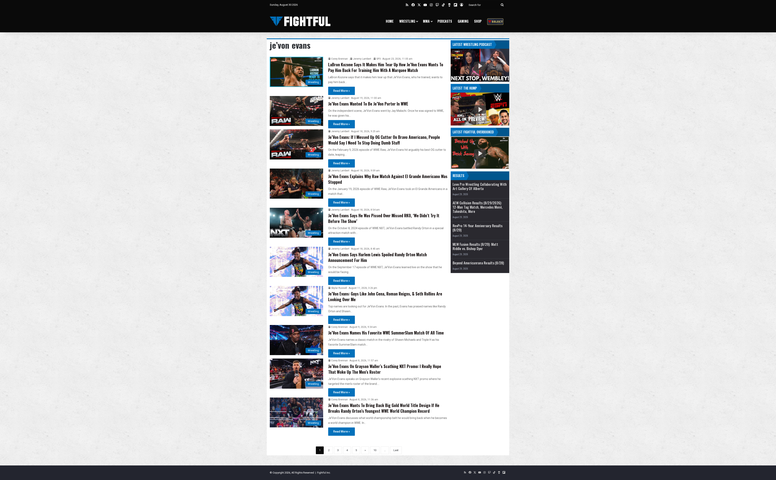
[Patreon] (495, 21)
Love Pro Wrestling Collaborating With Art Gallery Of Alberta (480, 186)
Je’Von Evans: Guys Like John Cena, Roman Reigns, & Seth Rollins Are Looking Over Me (385, 296)
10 (374, 450)
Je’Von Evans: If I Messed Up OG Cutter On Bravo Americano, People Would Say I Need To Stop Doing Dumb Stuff (384, 140)
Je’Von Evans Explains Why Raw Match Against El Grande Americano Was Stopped (387, 179)
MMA (426, 21)
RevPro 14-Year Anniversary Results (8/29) (478, 228)
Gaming (463, 21)
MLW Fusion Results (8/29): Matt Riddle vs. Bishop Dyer (475, 246)
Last (396, 450)
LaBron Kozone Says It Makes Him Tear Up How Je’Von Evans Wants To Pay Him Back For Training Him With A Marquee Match (385, 67)
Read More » (341, 90)
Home (390, 21)
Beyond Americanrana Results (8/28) (478, 263)
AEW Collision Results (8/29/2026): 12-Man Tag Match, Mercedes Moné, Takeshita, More (478, 207)
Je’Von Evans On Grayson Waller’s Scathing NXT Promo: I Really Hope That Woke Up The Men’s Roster (384, 369)
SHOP (478, 21)
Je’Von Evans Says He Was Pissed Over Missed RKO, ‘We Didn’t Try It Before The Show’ (383, 218)
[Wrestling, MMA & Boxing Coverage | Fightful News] (300, 21)
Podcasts (445, 21)
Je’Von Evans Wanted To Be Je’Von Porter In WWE (368, 104)
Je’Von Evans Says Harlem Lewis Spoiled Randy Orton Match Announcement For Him (377, 257)
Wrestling (407, 21)
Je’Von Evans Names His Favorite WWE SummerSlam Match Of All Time (386, 333)
